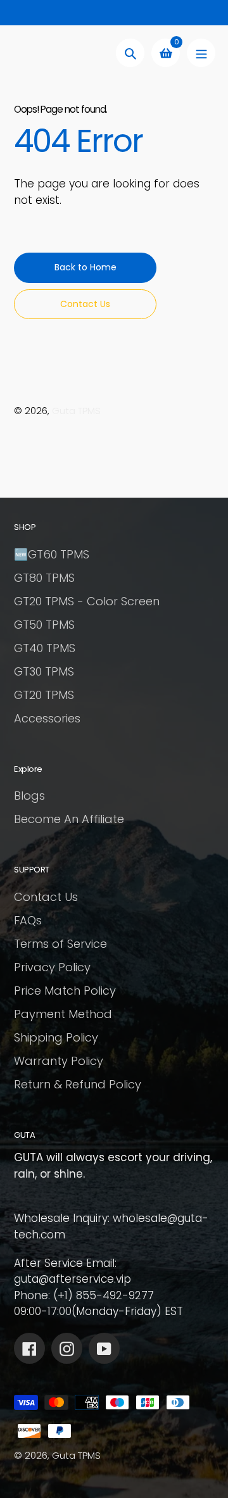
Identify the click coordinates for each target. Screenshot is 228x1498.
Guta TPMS (76, 410)
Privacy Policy (52, 967)
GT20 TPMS (44, 695)
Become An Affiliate (69, 819)
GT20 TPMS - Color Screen (87, 601)
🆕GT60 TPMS (51, 554)
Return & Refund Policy (77, 1084)
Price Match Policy (65, 990)
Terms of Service (60, 944)
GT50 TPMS (44, 625)
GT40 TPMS (44, 648)
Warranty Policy (58, 1061)
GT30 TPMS (44, 671)
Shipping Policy (56, 1037)
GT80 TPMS (44, 578)
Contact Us (46, 897)
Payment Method (63, 1014)
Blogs (29, 795)
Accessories (47, 718)
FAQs (28, 920)
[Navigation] (201, 53)
